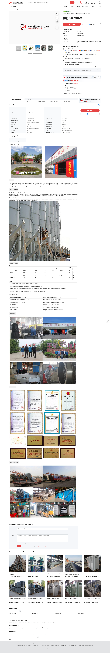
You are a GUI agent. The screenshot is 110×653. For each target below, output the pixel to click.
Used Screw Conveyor (74, 634)
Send (19, 546)
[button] (74, 101)
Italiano (48, 645)
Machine (56, 615)
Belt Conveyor (35, 613)
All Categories (13, 6)
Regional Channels (70, 643)
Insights (87, 643)
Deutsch (52, 645)
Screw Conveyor (81, 613)
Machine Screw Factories (15, 634)
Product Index (77, 643)
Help (78, 6)
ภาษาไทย (75, 645)
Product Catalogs (27, 611)
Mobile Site (82, 643)
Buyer (71, 6)
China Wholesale (50, 643)
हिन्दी (72, 645)
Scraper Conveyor (12, 615)
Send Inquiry (72, 24)
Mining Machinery (31, 9)
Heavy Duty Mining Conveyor (30, 627)
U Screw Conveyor (63, 634)
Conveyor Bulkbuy (34, 637)
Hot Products (24, 643)
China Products (30, 643)
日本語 (69, 645)
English (25, 645)
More (10, 639)
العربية (62, 645)
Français (38, 645)
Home (10, 9)
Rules (100, 6)
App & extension (85, 6)
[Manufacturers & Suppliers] (16, 2)
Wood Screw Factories (27, 634)
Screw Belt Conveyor (24, 637)
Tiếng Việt (84, 645)
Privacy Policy (73, 647)
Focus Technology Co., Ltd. (46, 647)
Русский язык (43, 645)
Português (34, 645)
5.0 (85, 101)
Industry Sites (63, 643)
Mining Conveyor (38, 9)
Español (29, 645)
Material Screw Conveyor (86, 634)
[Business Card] (99, 104)
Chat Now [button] (92, 24)
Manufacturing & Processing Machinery (19, 9)
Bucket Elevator (58, 613)
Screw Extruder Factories (52, 634)
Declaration (68, 647)
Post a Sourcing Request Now (44, 546)
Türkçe (80, 645)
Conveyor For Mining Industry (16, 627)
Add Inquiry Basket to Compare (35, 53)
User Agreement (62, 647)
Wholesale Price (57, 643)
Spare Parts (34, 615)
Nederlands (57, 645)
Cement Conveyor (13, 637)
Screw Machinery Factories (39, 634)
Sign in (99, 3)
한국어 (65, 645)
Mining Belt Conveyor (43, 627)
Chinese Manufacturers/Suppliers (40, 643)
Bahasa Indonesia (90, 645)
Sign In (64, 93)
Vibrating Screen (12, 613)
